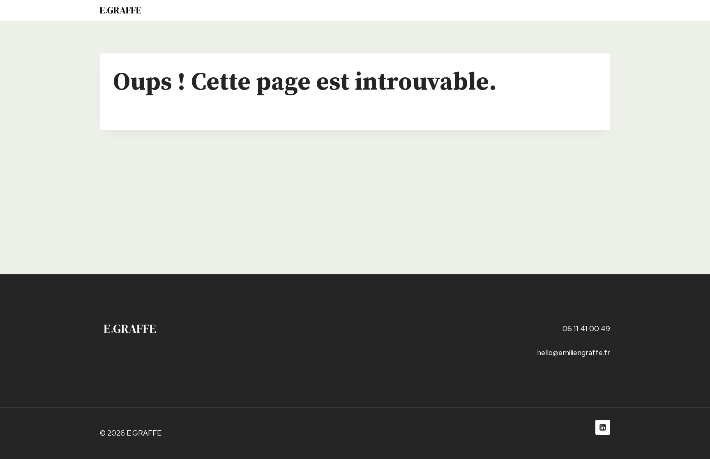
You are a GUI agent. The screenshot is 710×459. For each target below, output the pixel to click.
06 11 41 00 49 (586, 328)
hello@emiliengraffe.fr (573, 352)
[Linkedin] (602, 427)
